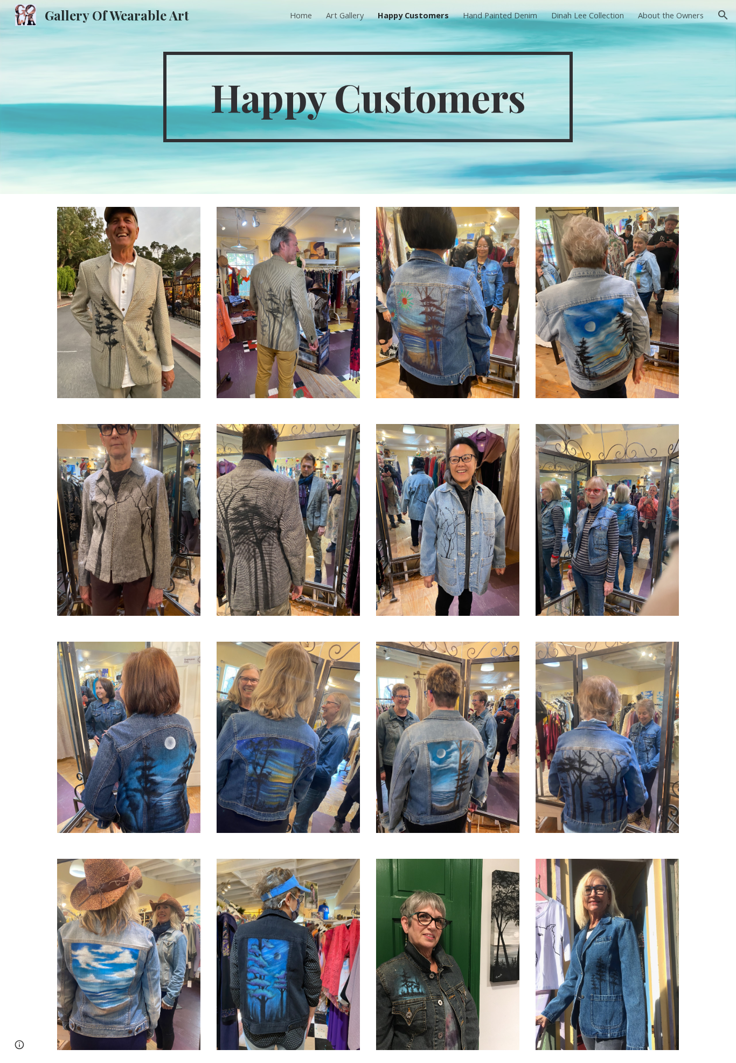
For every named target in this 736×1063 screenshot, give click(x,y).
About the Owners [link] (671, 15)
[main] (368, 97)
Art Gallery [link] (345, 15)
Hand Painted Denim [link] (500, 15)
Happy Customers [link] (413, 15)
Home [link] (301, 15)
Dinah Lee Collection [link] (587, 15)
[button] (723, 15)
